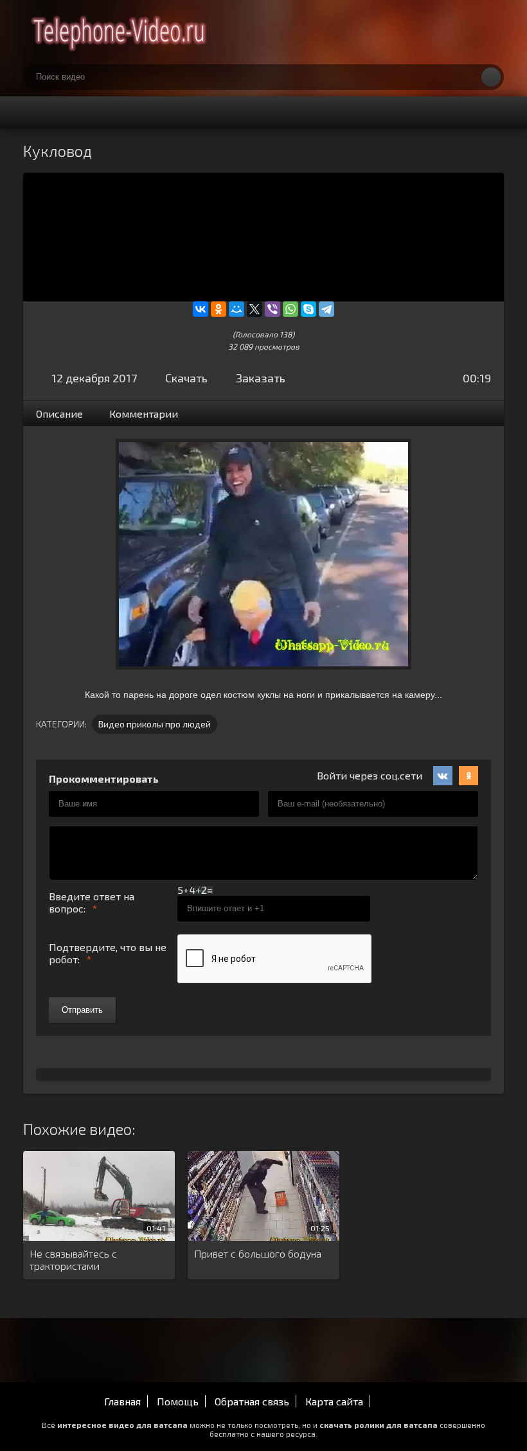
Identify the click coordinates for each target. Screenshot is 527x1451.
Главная (122, 1401)
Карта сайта (334, 1401)
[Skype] (308, 309)
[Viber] (272, 309)
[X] (254, 309)
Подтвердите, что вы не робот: (107, 953)
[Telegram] (326, 309)
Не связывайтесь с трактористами (73, 1259)
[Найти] (491, 77)
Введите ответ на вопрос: (91, 902)
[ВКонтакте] (200, 309)
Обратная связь (252, 1401)
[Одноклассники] (218, 309)
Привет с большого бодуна (257, 1253)
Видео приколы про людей (154, 723)
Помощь (178, 1401)
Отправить (82, 1010)
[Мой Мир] (236, 309)
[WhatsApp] (290, 309)
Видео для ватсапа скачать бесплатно (119, 32)
